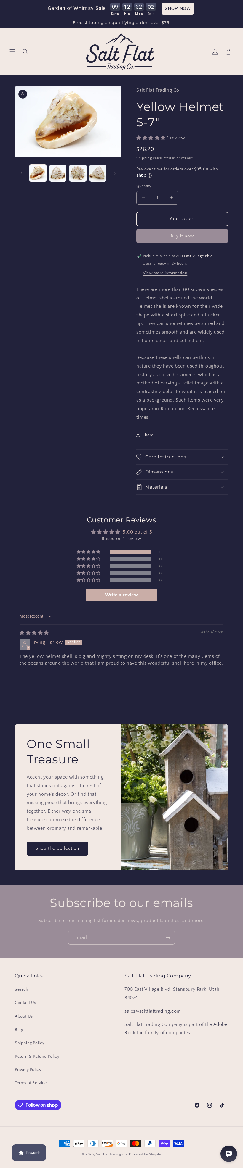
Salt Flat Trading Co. (112, 1154)
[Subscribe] (168, 938)
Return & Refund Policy (37, 1056)
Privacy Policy (28, 1069)
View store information (165, 273)
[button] (12, 51)
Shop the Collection (57, 848)
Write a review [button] (121, 594)
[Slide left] (21, 173)
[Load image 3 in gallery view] (78, 173)
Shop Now (178, 8)
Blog (19, 1029)
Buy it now (182, 236)
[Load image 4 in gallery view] (98, 173)
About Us (24, 1016)
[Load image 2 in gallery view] (58, 173)
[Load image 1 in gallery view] (38, 173)
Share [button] (148, 435)
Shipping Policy (29, 1043)
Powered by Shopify (145, 1154)
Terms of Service (31, 1083)
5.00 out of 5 (137, 532)
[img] (34, 633)
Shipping (144, 158)
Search (21, 989)
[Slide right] (115, 173)
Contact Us (25, 1003)
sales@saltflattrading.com (152, 1011)
